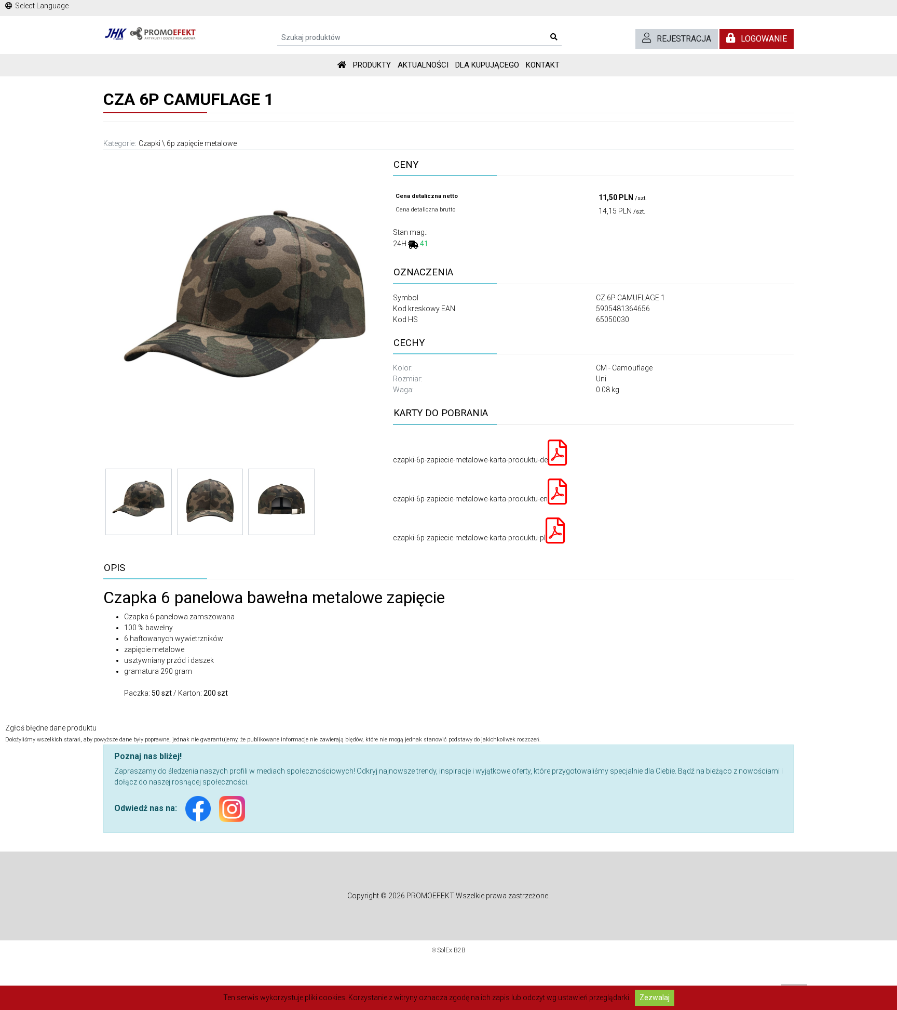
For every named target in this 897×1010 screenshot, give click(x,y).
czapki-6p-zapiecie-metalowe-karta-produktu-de (470, 460)
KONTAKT (543, 65)
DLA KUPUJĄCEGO (487, 65)
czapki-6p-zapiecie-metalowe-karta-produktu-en (470, 499)
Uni (601, 379)
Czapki (149, 143)
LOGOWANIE (764, 39)
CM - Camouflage (624, 368)
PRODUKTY (372, 65)
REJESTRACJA (684, 39)
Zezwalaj (655, 997)
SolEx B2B (451, 950)
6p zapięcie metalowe (202, 143)
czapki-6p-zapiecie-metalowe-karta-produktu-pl (469, 538)
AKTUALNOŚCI (423, 65)
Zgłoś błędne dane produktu (51, 728)
